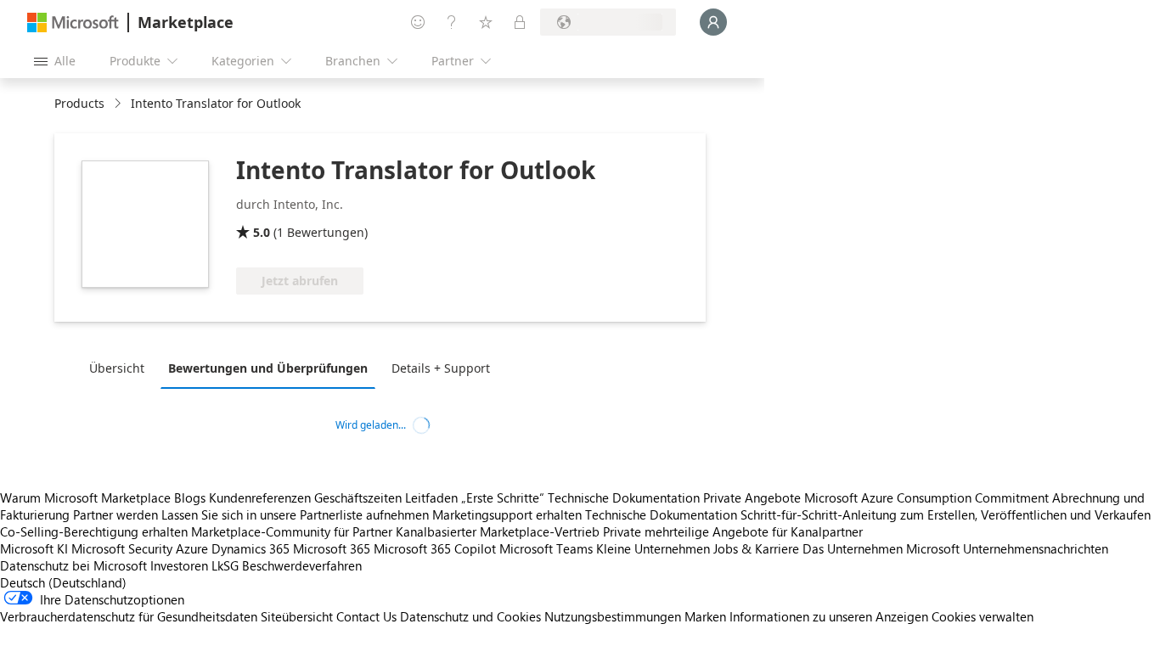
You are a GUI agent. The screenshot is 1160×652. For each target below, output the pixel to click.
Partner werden (115, 514)
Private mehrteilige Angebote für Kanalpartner (733, 531)
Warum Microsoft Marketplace (85, 497)
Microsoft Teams (546, 548)
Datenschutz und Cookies (470, 616)
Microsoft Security (121, 548)
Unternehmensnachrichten (1035, 548)
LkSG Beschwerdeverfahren (286, 565)
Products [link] (79, 103)
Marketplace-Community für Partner (291, 531)
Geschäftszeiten (358, 497)
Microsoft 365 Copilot (435, 548)
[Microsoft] (73, 22)
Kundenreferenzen (260, 497)
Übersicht (116, 368)
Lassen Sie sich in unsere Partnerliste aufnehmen (295, 514)
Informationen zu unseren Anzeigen (828, 616)
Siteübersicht (297, 616)
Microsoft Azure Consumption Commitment (928, 497)
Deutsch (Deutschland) (63, 582)
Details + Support (440, 368)
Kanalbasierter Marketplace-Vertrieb (498, 531)
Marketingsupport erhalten (507, 514)
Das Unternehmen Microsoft (881, 548)
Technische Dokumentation (624, 497)
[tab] (121, 367)
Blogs (190, 497)
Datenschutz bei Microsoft (73, 565)
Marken (705, 616)
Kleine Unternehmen (653, 548)
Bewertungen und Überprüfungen (268, 368)
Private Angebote (752, 497)
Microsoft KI (34, 548)
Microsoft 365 (331, 548)
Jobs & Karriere (756, 548)
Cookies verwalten (982, 616)
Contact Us (366, 616)
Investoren (179, 565)
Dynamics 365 (250, 548)
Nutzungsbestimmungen (612, 616)
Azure (192, 548)
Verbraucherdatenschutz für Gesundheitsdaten (128, 616)
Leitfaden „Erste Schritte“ (474, 497)
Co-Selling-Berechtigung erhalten (94, 531)
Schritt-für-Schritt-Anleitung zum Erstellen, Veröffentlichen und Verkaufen (945, 514)
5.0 (261, 232)
